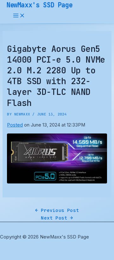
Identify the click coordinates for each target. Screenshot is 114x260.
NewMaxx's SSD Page (39, 5)
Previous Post (57, 210)
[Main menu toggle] (19, 16)
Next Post (57, 218)
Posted (15, 125)
